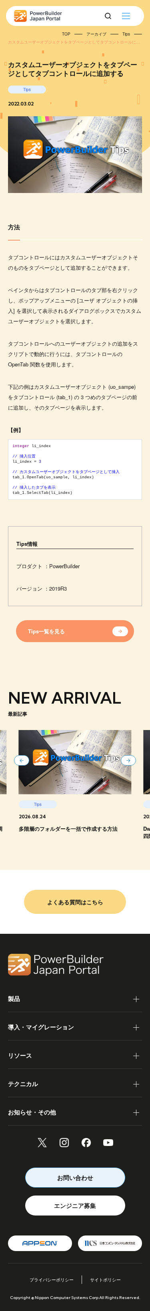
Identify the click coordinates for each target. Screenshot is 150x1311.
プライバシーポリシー (52, 1279)
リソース (20, 1055)
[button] (21, 760)
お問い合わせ (75, 1177)
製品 (14, 998)
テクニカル (23, 1083)
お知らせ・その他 (32, 1112)
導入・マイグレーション (41, 1027)
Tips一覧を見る (46, 631)
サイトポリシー (105, 1279)
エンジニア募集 (75, 1205)
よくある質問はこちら (75, 902)
